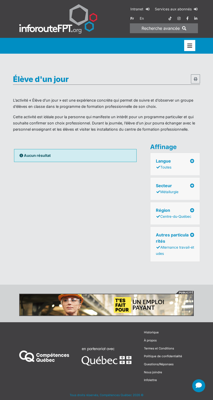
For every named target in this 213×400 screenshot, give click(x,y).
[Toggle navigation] (189, 46)
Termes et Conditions (159, 348)
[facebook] (187, 18)
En (142, 18)
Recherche (161, 28)
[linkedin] (196, 18)
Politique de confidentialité (163, 356)
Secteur (167, 188)
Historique (151, 332)
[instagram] (179, 18)
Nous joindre (153, 372)
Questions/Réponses (159, 364)
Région (173, 213)
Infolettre (150, 380)
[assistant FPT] (198, 385)
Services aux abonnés (174, 9)
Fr (132, 18)
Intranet (137, 9)
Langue (163, 163)
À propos (150, 340)
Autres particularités (175, 244)
